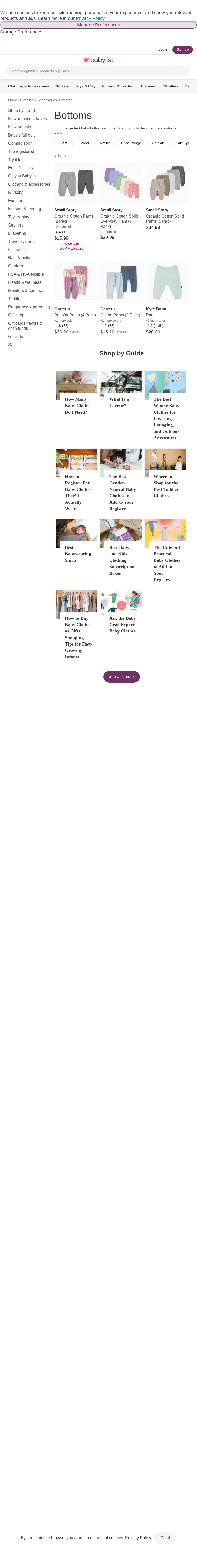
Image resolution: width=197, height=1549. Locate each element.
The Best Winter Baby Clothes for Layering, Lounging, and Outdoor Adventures (166, 418)
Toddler (15, 299)
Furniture (16, 200)
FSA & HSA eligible (26, 274)
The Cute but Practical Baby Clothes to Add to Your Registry (167, 563)
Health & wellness (24, 282)
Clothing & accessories (29, 184)
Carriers (15, 266)
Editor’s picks (20, 168)
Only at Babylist (22, 176)
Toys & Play (85, 86)
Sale (12, 345)
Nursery (62, 86)
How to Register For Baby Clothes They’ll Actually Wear (78, 492)
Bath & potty (19, 258)
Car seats (17, 249)
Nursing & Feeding (118, 86)
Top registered (21, 151)
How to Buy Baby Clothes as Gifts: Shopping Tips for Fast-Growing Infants (78, 637)
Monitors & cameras (26, 290)
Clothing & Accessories (28, 86)
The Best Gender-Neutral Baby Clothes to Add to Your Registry (122, 492)
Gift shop (16, 315)
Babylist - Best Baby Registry (98, 60)
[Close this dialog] (0, 4)
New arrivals (19, 127)
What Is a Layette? (119, 402)
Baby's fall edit (21, 135)
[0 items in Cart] (188, 60)
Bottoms (65, 100)
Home (13, 100)
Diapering (149, 86)
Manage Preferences (98, 24)
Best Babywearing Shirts (78, 554)
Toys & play (18, 217)
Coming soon (20, 143)
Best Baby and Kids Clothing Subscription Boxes (121, 560)
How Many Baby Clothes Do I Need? (78, 405)
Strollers (171, 86)
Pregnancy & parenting (29, 307)
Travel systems (21, 241)
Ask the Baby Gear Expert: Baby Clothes (122, 625)
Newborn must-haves (27, 119)
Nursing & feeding (24, 209)
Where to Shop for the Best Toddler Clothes (166, 486)
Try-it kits (16, 159)
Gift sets (15, 336)
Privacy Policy (90, 18)
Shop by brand (21, 110)
